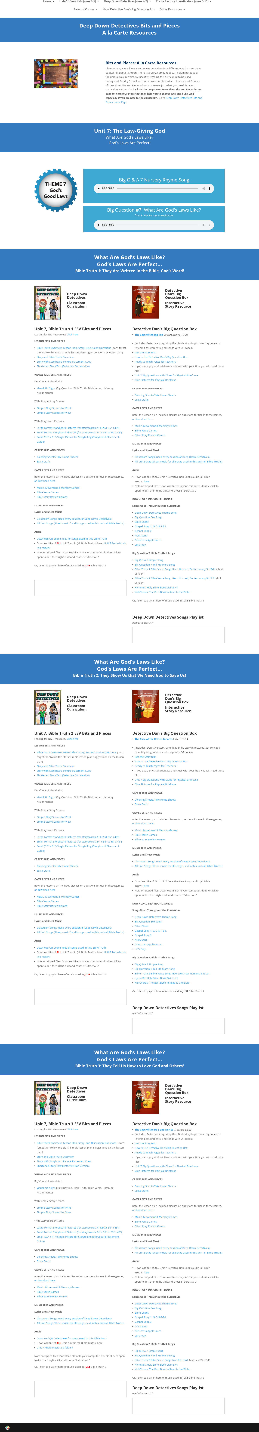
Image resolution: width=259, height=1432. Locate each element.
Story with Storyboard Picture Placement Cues (64, 361)
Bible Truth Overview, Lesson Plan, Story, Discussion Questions (74, 348)
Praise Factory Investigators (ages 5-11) (182, 1)
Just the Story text (145, 352)
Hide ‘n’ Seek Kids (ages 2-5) (77, 1)
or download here (44, 481)
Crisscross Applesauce (148, 540)
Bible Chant (142, 521)
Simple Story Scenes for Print (54, 408)
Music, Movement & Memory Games (58, 487)
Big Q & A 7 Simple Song (149, 560)
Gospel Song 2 (143, 531)
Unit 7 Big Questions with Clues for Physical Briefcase (166, 375)
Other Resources (170, 9)
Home (47, 1)
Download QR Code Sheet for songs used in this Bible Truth (72, 1338)
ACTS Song (141, 535)
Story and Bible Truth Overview (55, 357)
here (146, 481)
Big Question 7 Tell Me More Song (155, 564)
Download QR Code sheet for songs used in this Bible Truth (72, 538)
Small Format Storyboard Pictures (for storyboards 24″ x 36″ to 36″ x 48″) (79, 432)
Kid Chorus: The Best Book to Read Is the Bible (162, 592)
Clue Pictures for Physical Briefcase (155, 380)
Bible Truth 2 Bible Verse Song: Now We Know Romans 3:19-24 (172, 973)
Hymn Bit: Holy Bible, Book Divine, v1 (156, 587)
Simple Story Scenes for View (54, 412)
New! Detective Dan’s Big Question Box (129, 9)
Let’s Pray (140, 544)
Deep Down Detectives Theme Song (156, 512)
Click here (72, 334)
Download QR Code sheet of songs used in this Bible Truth (71, 947)
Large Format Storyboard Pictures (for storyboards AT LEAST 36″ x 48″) (78, 428)
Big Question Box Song (148, 517)
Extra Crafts (44, 461)
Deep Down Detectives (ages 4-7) (126, 1)
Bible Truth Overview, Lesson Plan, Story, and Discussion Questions (76, 752)
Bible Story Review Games (52, 497)
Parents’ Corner (83, 9)
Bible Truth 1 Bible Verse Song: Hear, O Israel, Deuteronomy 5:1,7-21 (175, 569)
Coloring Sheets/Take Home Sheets (57, 457)
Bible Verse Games (48, 492)
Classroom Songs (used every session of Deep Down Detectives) (74, 518)
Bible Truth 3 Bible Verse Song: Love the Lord (161, 1360)
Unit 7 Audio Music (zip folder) (55, 1347)
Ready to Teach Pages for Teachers (155, 361)
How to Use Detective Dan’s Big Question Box (161, 357)
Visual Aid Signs (46, 388)
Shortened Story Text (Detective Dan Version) (63, 366)
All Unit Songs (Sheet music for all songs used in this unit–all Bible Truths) (80, 523)
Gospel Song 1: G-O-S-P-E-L (150, 526)
